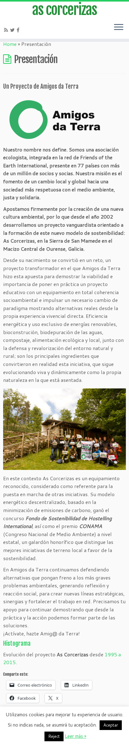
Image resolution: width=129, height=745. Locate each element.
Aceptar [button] (110, 725)
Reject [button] (54, 736)
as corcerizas (64, 9)
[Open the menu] (118, 27)
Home (10, 43)
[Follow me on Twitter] (13, 29)
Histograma (17, 643)
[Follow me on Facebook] (19, 29)
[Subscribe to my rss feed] (7, 29)
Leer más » (75, 736)
